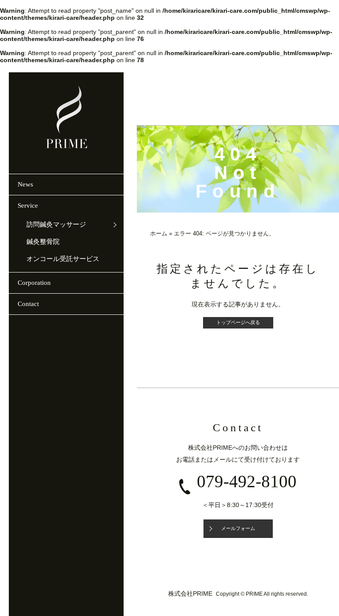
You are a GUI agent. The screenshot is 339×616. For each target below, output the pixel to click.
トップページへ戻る (238, 322)
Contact (28, 303)
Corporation (34, 282)
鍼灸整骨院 (43, 241)
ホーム (158, 233)
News (25, 184)
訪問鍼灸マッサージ (56, 224)
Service (28, 205)
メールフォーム (238, 528)
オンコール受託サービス (62, 258)
